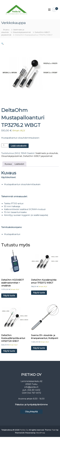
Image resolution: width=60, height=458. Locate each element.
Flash (54, 430)
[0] (54, 10)
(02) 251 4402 (33, 390)
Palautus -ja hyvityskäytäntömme (31, 404)
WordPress (40, 433)
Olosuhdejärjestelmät (22, 32)
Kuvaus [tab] (8, 164)
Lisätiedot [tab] (19, 164)
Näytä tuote (9, 295)
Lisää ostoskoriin (19, 145)
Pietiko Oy (24, 430)
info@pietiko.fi (31, 387)
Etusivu (6, 30)
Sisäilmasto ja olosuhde (46, 153)
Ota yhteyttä (31, 411)
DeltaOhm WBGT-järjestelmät (37, 156)
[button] (2, 43)
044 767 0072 (34, 393)
